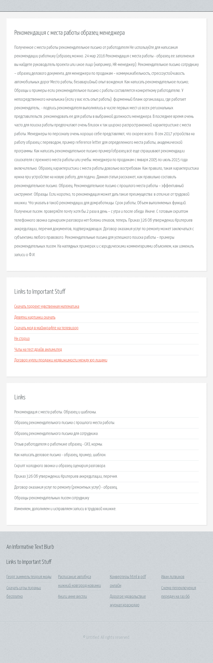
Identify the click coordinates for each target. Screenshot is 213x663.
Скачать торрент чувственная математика (46, 306)
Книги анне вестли (72, 596)
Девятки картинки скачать (34, 317)
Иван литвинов (172, 577)
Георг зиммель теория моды (28, 577)
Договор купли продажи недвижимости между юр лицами (60, 360)
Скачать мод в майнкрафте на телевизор (46, 328)
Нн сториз (22, 339)
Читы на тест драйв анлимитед (38, 349)
